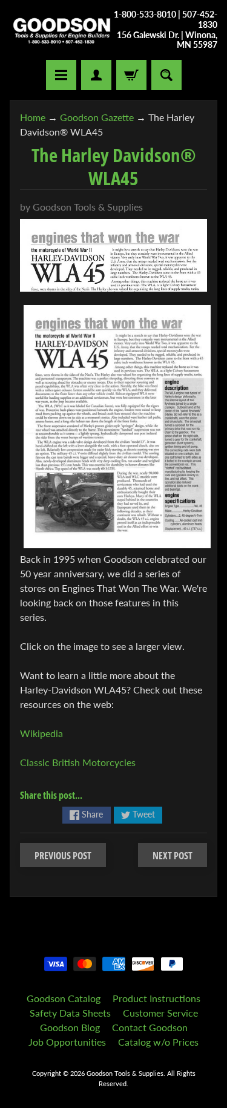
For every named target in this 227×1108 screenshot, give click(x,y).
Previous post (63, 855)
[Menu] (61, 75)
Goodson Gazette (97, 117)
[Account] (96, 75)
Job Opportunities (67, 1041)
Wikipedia (41, 733)
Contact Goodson (150, 1027)
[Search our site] (166, 75)
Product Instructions (156, 998)
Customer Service (160, 1012)
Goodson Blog (70, 1027)
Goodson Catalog (63, 998)
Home (32, 117)
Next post (172, 855)
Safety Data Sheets (70, 1012)
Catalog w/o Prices (158, 1041)
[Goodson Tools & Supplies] (62, 30)
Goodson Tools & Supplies (125, 1073)
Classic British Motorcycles (78, 762)
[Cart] (131, 75)
